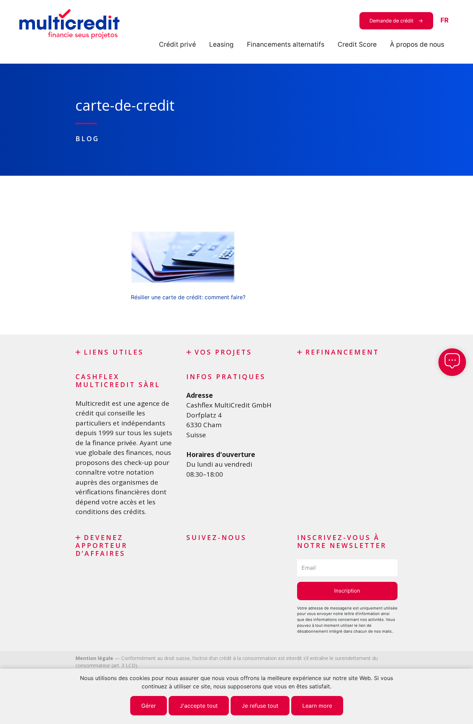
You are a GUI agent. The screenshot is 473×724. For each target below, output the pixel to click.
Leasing (221, 44)
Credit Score (357, 44)
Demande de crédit (391, 21)
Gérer (148, 705)
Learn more (317, 705)
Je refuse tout (260, 705)
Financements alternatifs (285, 44)
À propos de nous (417, 44)
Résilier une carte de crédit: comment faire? (188, 297)
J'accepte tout (199, 705)
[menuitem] (444, 21)
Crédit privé (177, 44)
